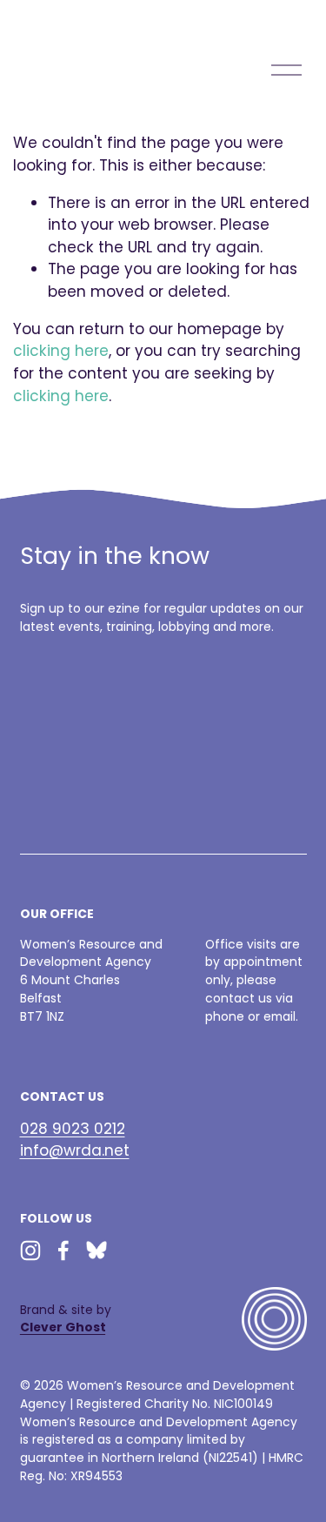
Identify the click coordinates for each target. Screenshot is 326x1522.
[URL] (96, 1250)
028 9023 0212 (72, 1128)
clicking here (61, 350)
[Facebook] (63, 1250)
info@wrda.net (75, 1150)
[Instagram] (30, 1250)
